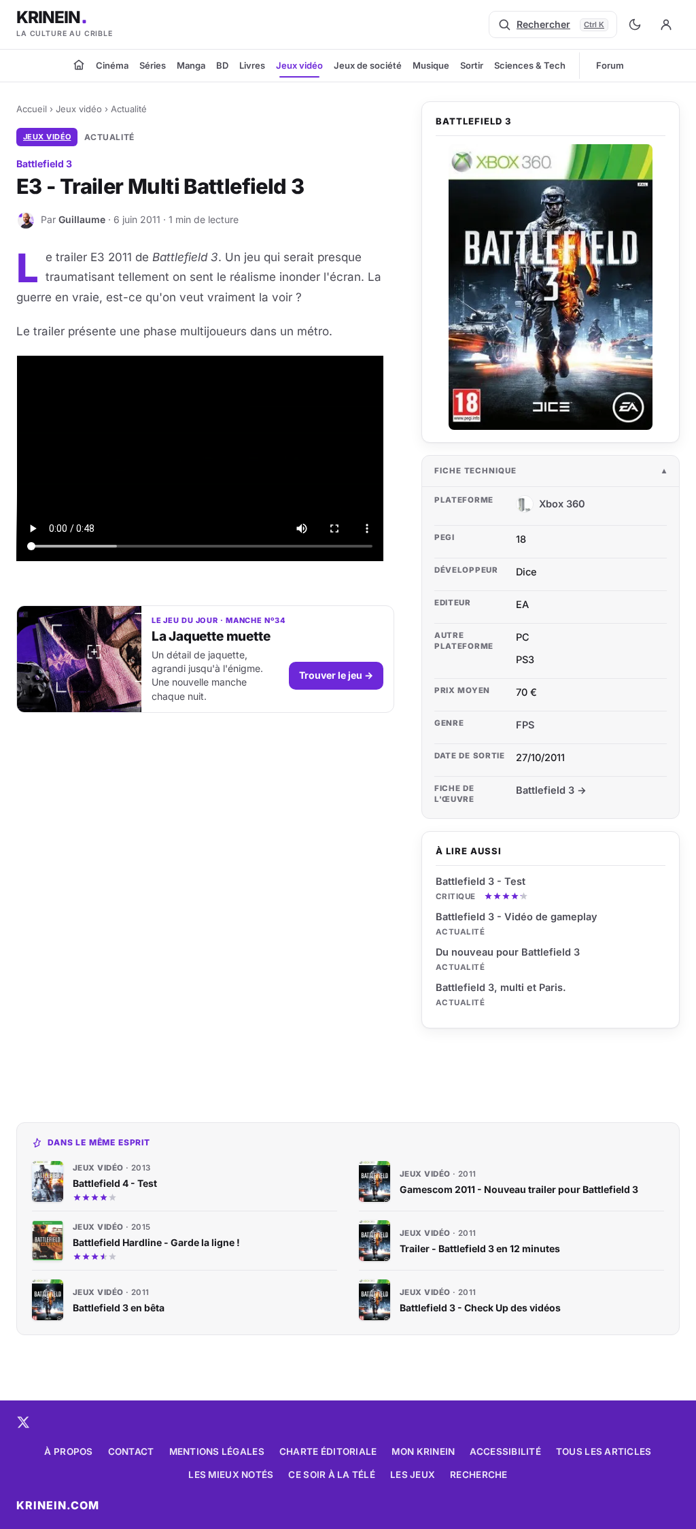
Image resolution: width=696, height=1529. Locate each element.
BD (222, 65)
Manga (191, 65)
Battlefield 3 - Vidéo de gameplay (516, 916)
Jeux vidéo (299, 65)
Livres (252, 65)
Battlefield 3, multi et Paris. (501, 987)
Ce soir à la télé (331, 1474)
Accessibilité (505, 1451)
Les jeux (412, 1474)
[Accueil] (78, 64)
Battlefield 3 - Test (480, 881)
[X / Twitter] (23, 1422)
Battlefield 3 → (551, 790)
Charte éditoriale (328, 1451)
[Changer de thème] (634, 24)
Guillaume (81, 219)
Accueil (31, 108)
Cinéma (112, 65)
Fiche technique (475, 470)
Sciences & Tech (530, 65)
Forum (610, 65)
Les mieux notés (230, 1474)
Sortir (471, 65)
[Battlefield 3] (550, 287)
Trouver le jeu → (336, 675)
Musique (431, 65)
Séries (152, 65)
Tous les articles (604, 1451)
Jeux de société (368, 65)
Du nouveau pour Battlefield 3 (508, 952)
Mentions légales (216, 1451)
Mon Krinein (423, 1451)
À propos (68, 1451)
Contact (131, 1451)
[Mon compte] (666, 24)
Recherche (478, 1474)
